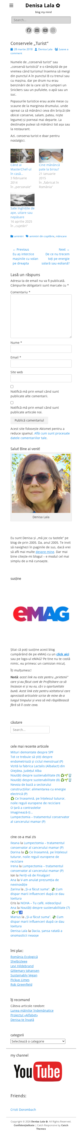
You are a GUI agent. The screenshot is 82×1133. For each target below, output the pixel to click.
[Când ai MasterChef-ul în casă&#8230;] (22, 156)
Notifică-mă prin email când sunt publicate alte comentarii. (34, 393)
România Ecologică (24, 957)
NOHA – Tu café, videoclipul (41, 903)
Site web (16, 372)
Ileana (14, 843)
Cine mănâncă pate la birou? (49, 167)
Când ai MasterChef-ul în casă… (20, 169)
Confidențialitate (24, 1125)
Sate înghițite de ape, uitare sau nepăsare (22, 212)
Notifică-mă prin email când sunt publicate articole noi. (34, 409)
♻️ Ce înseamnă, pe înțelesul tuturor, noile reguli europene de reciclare (38, 856)
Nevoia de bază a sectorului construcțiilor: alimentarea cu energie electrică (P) (38, 789)
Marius (15, 917)
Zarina (15, 889)
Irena (14, 866)
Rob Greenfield (21, 984)
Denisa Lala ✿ (42, 5)
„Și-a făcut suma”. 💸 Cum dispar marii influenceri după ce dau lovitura (37, 893)
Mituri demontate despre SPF (31, 752)
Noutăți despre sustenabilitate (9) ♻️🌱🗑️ (41, 775)
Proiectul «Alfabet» (24, 1015)
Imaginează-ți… (21, 812)
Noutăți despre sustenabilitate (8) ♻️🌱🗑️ (41, 780)
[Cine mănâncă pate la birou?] (51, 156)
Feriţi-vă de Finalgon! (34, 875)
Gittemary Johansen (24, 971)
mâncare (61, 236)
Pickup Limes (20, 980)
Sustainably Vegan (23, 975)
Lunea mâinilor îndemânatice (32, 1010)
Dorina (15, 852)
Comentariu (20, 292)
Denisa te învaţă (22, 1020)
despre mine (45, 552)
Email (15, 357)
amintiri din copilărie (42, 236)
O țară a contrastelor (25, 808)
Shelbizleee (18, 961)
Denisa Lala (45, 49)
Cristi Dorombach (23, 1109)
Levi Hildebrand (22, 966)
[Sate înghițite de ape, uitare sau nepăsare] (22, 199)
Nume (16, 342)
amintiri (19, 236)
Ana (13, 880)
